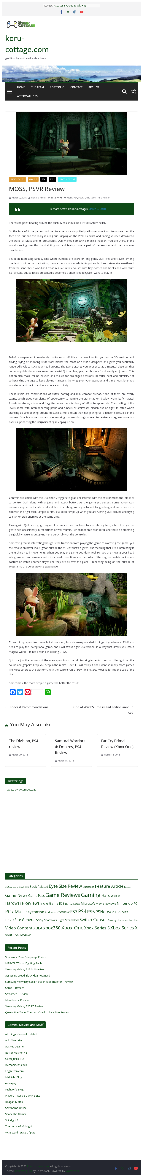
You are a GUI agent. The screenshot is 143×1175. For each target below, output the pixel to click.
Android (14, 887)
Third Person (103, 197)
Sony (93, 197)
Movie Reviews (106, 903)
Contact (76, 87)
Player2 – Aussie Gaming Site (22, 1095)
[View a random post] (133, 91)
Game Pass (36, 895)
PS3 (73, 912)
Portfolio (57, 87)
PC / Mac (14, 911)
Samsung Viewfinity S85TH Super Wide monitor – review (39, 981)
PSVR (52, 179)
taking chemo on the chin (123, 920)
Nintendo (125, 903)
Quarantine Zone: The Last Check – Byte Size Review (37, 1012)
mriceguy (10, 1083)
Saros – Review (14, 988)
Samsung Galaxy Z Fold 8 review (25, 969)
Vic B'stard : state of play (20, 1132)
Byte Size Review (65, 886)
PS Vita (123, 912)
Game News (16, 895)
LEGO (76, 903)
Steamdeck (72, 920)
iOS (61, 903)
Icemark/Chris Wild (16, 1065)
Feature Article (109, 886)
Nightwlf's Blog (14, 1089)
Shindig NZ (11, 1120)
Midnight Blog (13, 1077)
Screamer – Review (16, 994)
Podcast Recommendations (29, 707)
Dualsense (88, 886)
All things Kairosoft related (21, 1034)
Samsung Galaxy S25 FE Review (24, 1006)
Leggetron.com (14, 1071)
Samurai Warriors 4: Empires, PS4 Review (70, 746)
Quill (87, 197)
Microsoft (88, 903)
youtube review (18, 935)
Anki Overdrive (14, 1040)
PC (135, 903)
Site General (25, 919)
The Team (37, 87)
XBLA (37, 928)
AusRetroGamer (15, 1046)
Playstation (34, 911)
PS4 (43, 179)
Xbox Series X (124, 928)
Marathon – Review (17, 1000)
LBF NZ (68, 903)
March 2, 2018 (97, 209)
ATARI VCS (24, 887)
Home (21, 87)
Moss (69, 197)
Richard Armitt (38, 197)
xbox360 (52, 928)
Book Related (38, 887)
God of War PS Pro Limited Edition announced (103, 710)
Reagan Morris (14, 1102)
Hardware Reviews (22, 903)
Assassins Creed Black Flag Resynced (27, 975)
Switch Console (94, 919)
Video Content (67, 179)
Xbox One (72, 927)
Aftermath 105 (27, 96)
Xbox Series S (97, 928)
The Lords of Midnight (18, 1126)
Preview (62, 912)
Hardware (110, 895)
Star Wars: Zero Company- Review (26, 957)
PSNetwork (106, 911)
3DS (7, 886)
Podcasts (50, 912)
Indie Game (49, 903)
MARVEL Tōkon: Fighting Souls (23, 963)
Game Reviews (17, 179)
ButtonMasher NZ (16, 1052)
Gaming (33, 179)
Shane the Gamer (15, 1114)
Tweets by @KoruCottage (20, 789)
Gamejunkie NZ (14, 1058)
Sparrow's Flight (54, 920)
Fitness (127, 886)
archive (93, 87)
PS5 (91, 911)
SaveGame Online (16, 1108)
